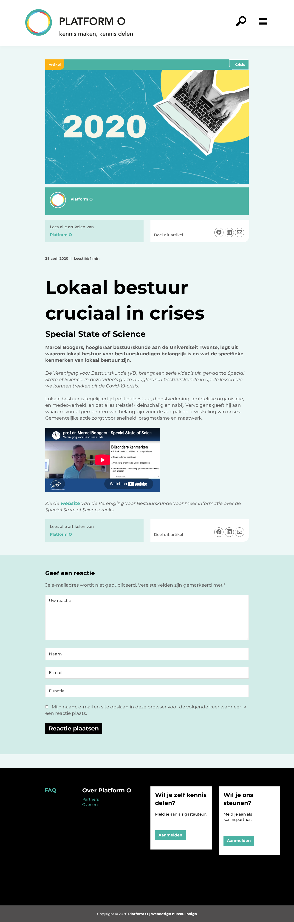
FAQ (50, 790)
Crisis (240, 64)
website (69, 503)
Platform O (138, 914)
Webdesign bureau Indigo (174, 914)
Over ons (90, 804)
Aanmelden (170, 835)
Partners (90, 799)
